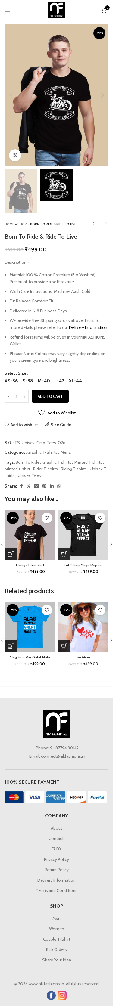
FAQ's (57, 849)
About (56, 828)
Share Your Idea (56, 960)
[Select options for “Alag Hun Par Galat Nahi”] (11, 646)
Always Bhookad (29, 565)
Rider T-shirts (45, 469)
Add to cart (50, 396)
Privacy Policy (56, 859)
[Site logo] (56, 9)
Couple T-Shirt (56, 939)
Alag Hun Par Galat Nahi (29, 657)
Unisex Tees (29, 475)
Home (9, 224)
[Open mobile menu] (8, 10)
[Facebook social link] (21, 486)
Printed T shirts (88, 462)
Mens (66, 452)
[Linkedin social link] (51, 486)
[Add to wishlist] (47, 518)
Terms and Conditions (56, 890)
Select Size (15, 373)
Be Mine (83, 657)
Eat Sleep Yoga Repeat (83, 565)
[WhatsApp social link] (59, 486)
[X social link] (29, 486)
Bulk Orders (56, 949)
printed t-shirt (17, 469)
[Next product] (105, 224)
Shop (22, 224)
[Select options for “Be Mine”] (64, 646)
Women (56, 928)
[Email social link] (36, 486)
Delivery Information (88, 327)
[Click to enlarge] (15, 155)
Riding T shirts (74, 469)
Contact (56, 838)
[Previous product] (93, 224)
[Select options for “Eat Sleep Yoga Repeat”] (64, 554)
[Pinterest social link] (44, 486)
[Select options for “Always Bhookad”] (11, 554)
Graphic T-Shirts (42, 452)
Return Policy (57, 869)
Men (56, 918)
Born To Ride (27, 462)
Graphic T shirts (56, 462)
